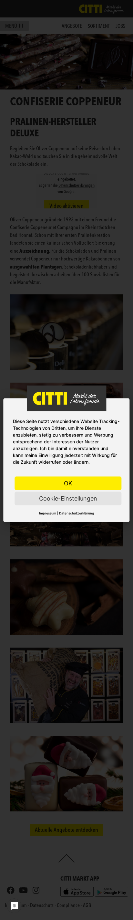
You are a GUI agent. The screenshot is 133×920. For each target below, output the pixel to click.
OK (68, 483)
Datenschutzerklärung (76, 513)
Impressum (47, 513)
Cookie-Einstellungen (68, 498)
